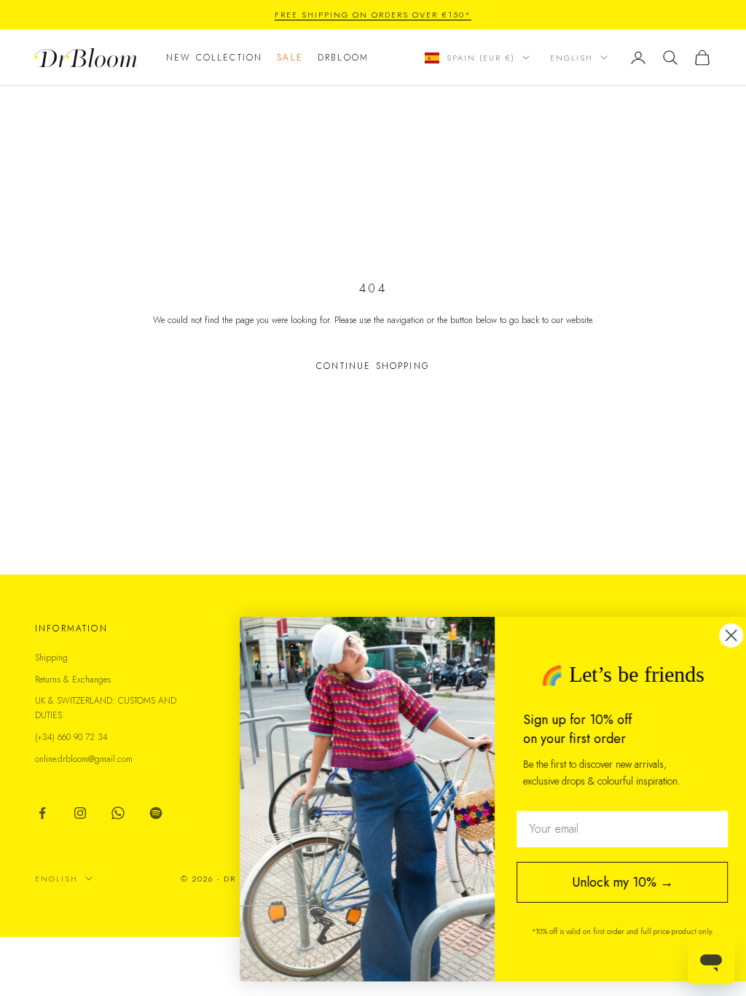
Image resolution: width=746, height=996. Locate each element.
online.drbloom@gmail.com (84, 759)
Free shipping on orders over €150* (373, 14)
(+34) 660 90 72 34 (71, 737)
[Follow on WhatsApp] (118, 813)
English (571, 57)
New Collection (214, 57)
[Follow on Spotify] (156, 813)
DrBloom (343, 57)
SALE (290, 57)
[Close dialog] (713, 635)
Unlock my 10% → (604, 882)
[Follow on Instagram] (80, 813)
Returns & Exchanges (73, 679)
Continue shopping (373, 366)
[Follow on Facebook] (42, 813)
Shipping (51, 657)
